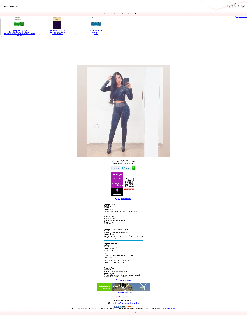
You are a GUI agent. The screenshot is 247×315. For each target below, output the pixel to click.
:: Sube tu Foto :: (126, 14)
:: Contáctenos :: (139, 14)
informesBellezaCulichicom (126, 299)
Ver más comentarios (123, 280)
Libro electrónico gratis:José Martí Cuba (96, 32)
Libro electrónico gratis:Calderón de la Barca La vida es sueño (57, 32)
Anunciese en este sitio (124, 292)
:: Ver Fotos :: (114, 14)
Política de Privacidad (168, 308)
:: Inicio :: (105, 14)
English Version (241, 17)
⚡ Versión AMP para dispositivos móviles (124, 303)
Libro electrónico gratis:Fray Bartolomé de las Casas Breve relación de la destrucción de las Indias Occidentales (19, 33)
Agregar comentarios (123, 199)
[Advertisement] (123, 51)
